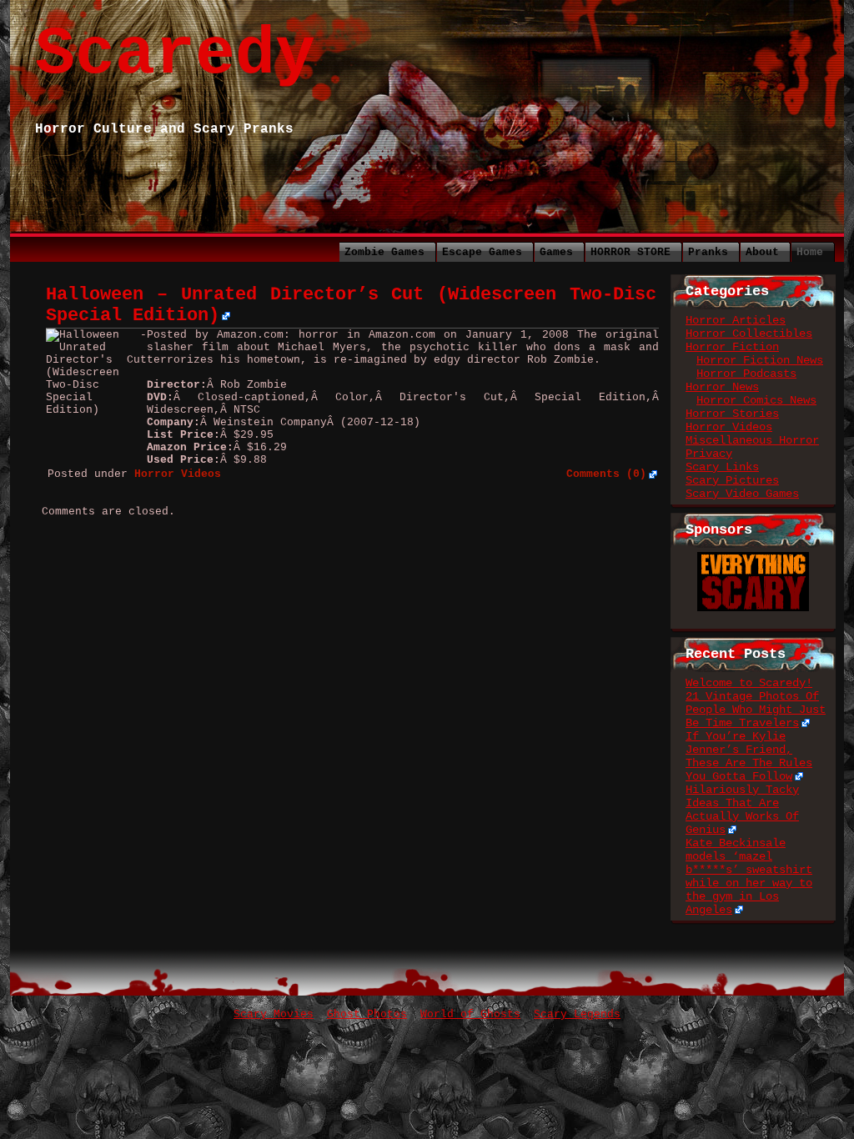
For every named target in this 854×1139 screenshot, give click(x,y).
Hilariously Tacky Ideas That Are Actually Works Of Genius (742, 809)
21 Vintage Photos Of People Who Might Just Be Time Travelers (756, 710)
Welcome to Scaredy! (749, 683)
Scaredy (175, 55)
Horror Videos (729, 427)
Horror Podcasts (746, 373)
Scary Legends (577, 1014)
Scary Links (722, 467)
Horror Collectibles (749, 333)
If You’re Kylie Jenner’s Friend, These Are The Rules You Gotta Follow (749, 756)
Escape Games (482, 252)
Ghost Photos (367, 1014)
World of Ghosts (470, 1014)
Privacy (709, 453)
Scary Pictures (732, 480)
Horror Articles (736, 320)
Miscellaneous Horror (752, 440)
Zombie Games (384, 252)
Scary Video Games (742, 493)
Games (556, 252)
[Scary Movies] (753, 558)
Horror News (722, 387)
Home (809, 252)
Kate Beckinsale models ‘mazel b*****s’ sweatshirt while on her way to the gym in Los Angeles (749, 876)
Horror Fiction (732, 347)
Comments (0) (606, 474)
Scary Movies (274, 1014)
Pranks (708, 252)
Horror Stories (732, 413)
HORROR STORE (630, 252)
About (762, 252)
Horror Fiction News (759, 360)
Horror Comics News (756, 400)
